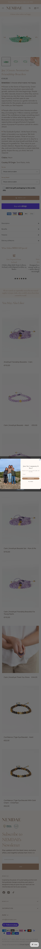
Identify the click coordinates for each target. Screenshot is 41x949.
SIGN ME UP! (31, 478)
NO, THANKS (30, 481)
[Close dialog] (39, 459)
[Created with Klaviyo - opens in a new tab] (20, 489)
